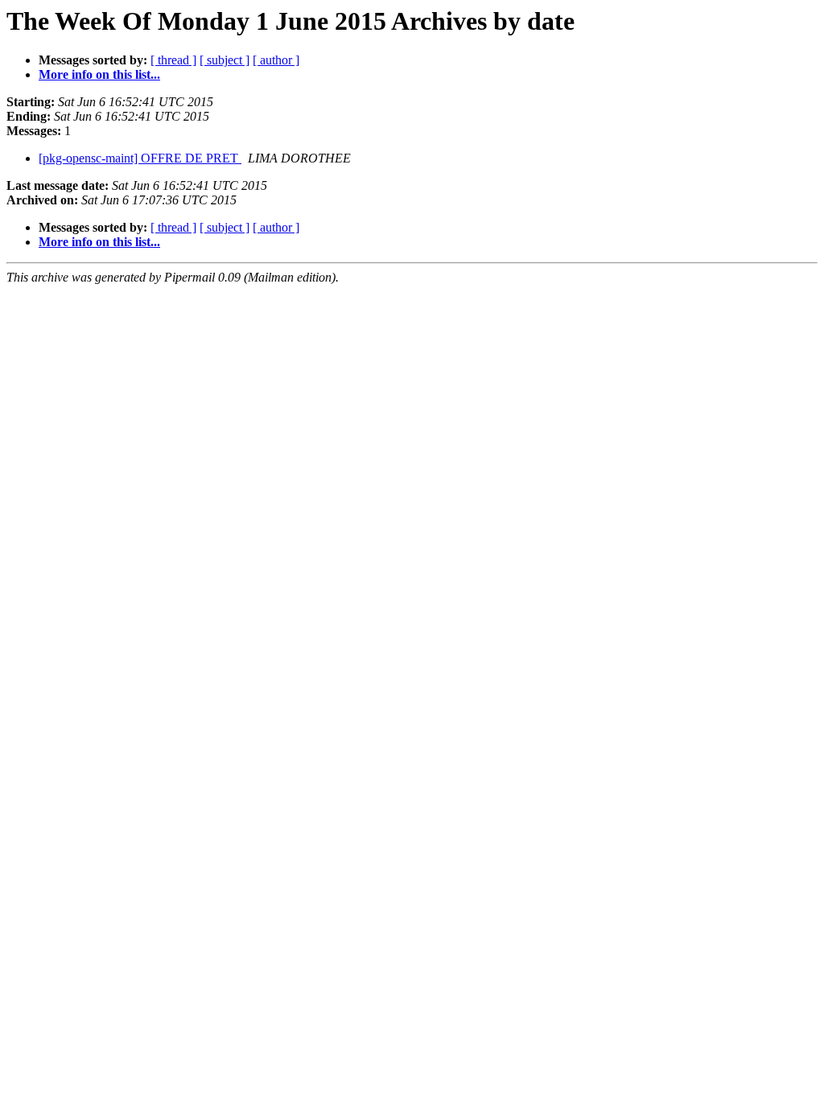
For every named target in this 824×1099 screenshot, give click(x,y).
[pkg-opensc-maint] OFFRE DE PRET (140, 158)
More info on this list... (99, 74)
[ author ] (276, 60)
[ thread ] (173, 60)
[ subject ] (224, 60)
